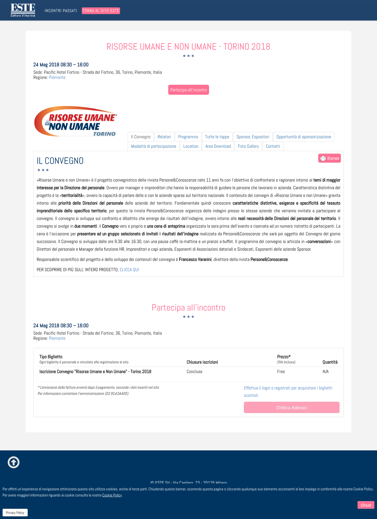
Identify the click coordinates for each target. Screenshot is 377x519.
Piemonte (57, 77)
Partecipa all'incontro (188, 90)
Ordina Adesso (291, 407)
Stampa (332, 158)
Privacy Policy (15, 512)
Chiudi (366, 504)
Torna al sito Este (101, 10)
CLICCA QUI (129, 269)
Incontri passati (61, 10)
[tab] (141, 137)
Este (24, 10)
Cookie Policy (112, 495)
